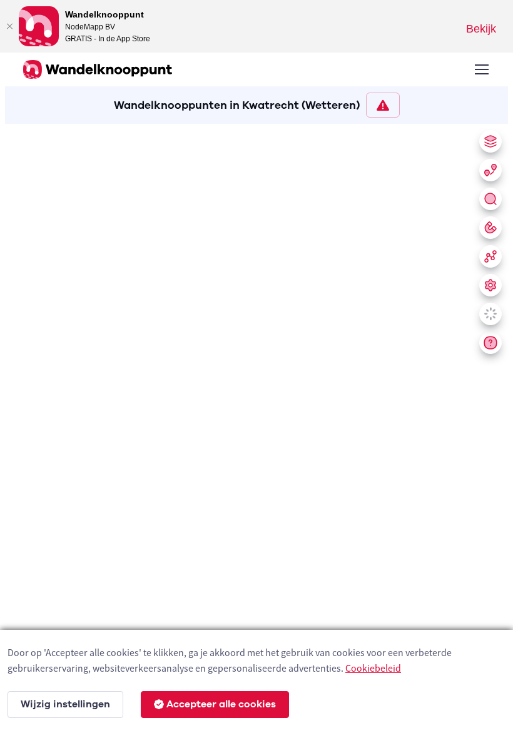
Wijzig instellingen (65, 704)
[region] (256, 428)
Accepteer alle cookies (221, 704)
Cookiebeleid (373, 668)
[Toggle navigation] (481, 69)
